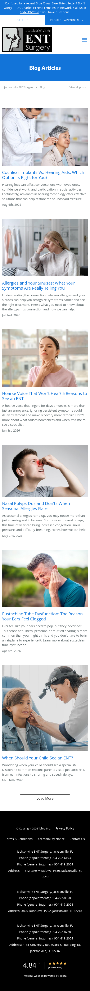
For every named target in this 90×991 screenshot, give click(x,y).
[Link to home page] (35, 39)
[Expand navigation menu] (84, 40)
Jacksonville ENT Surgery (18, 87)
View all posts (77, 87)
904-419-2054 (29, 12)
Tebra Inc (44, 828)
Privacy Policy (64, 828)
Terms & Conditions (19, 839)
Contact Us (77, 839)
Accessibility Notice (51, 839)
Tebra (63, 976)
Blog (42, 87)
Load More (45, 798)
